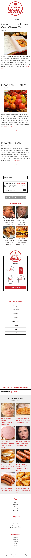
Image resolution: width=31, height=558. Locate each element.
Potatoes (15, 329)
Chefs (15, 333)
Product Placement (15, 527)
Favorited (15, 541)
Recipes (15, 504)
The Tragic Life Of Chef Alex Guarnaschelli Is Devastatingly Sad (23, 443)
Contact (15, 524)
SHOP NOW (15, 287)
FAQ (15, 522)
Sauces (15, 325)
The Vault (15, 508)
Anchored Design (9, 556)
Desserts (15, 317)
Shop (15, 545)
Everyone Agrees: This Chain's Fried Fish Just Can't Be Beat (23, 490)
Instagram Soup (11, 142)
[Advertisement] (14, 360)
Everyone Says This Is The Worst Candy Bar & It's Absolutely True (23, 420)
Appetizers (15, 309)
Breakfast (15, 313)
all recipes (15, 306)
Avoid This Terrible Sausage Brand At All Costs (7, 490)
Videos (15, 506)
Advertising (15, 525)
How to (15, 539)
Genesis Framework (21, 556)
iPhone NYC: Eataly (13, 85)
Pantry (15, 543)
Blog (16, 72)
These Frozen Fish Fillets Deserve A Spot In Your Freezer (7, 466)
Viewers (15, 537)
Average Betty (15, 8)
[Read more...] (7, 126)
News (15, 520)
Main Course (15, 321)
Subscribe (15, 510)
